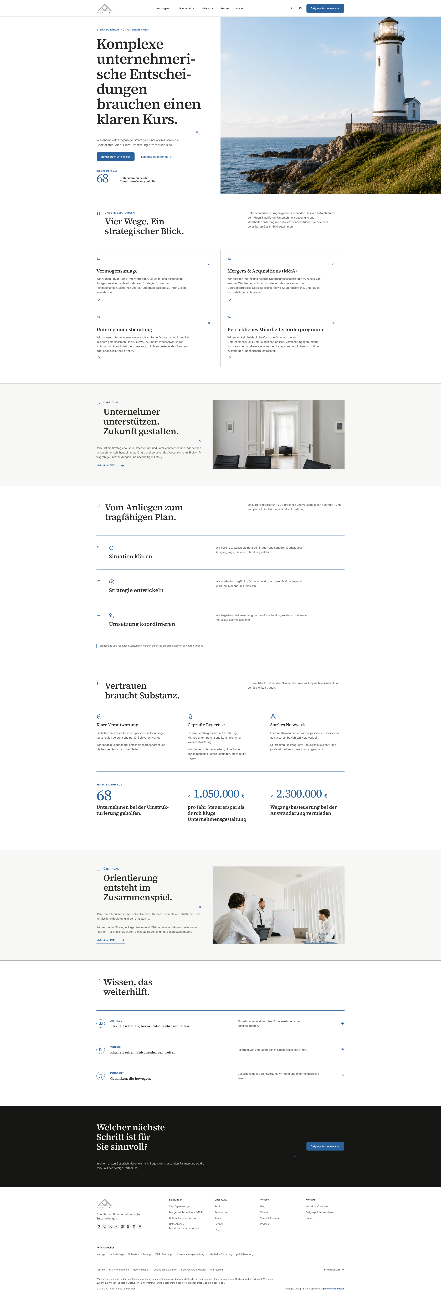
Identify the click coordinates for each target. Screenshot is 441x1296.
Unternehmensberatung (182, 1218)
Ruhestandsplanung (139, 1254)
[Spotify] (134, 1226)
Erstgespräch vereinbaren (325, 8)
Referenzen (221, 1212)
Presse (225, 8)
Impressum (216, 1269)
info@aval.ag (332, 1269)
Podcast (265, 1223)
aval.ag (100, 1254)
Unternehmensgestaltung (190, 1254)
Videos (264, 1212)
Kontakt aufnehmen (317, 1206)
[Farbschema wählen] (300, 8)
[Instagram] (104, 1226)
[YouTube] (139, 1226)
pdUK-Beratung (245, 1254)
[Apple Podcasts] (128, 1226)
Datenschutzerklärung (193, 1269)
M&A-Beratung (163, 1254)
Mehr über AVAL (106, 465)
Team (218, 1218)
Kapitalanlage (116, 1254)
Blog (262, 1206)
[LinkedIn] (122, 1226)
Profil (217, 1206)
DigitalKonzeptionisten (332, 1288)
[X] (110, 1226)
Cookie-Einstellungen (165, 1269)
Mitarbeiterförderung (220, 1254)
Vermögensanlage (179, 1206)
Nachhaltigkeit (141, 1269)
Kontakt (239, 8)
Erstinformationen (119, 1269)
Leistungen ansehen (154, 156)
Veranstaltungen (269, 1218)
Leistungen (162, 8)
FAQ (217, 1229)
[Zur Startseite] (104, 8)
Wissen (206, 8)
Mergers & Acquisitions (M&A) (186, 1212)
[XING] (116, 1226)
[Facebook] (98, 1226)
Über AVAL (185, 8)
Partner (219, 1223)
